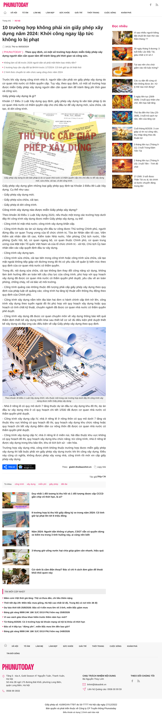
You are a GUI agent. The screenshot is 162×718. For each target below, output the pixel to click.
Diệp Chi (101, 476)
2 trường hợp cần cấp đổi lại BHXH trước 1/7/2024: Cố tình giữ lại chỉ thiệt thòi (42, 67)
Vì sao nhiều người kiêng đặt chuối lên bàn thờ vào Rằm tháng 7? (146, 35)
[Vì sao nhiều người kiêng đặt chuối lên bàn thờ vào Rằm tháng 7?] (122, 38)
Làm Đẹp (50, 13)
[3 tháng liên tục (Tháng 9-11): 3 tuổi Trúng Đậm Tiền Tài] (122, 149)
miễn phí (42, 484)
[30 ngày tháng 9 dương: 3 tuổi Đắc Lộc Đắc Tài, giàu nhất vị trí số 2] (122, 54)
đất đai (64, 484)
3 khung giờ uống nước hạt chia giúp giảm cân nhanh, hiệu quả (68, 550)
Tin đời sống (13, 653)
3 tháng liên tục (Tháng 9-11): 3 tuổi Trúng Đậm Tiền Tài (146, 147)
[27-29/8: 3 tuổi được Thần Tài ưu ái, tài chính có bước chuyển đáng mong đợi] (122, 181)
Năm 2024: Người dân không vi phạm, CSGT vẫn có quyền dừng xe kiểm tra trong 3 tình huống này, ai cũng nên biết (68, 533)
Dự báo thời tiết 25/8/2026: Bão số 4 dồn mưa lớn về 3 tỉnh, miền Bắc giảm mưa (46, 607)
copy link (101, 467)
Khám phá (126, 13)
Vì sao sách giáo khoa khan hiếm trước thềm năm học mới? (35, 617)
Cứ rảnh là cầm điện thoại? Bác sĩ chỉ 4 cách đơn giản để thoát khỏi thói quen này (67, 571)
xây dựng (31, 484)
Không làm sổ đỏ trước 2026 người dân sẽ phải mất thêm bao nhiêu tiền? (40, 62)
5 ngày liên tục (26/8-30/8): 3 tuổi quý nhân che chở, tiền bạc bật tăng (147, 99)
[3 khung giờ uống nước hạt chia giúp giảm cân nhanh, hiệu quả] (15, 557)
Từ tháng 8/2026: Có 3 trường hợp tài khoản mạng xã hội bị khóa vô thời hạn (44, 622)
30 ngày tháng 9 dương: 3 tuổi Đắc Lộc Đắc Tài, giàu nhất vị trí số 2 (147, 51)
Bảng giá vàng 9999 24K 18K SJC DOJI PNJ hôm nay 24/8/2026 (37, 631)
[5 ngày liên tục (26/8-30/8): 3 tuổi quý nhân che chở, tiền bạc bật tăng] (122, 102)
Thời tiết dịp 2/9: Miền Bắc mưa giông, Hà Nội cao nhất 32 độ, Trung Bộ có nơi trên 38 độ (50, 603)
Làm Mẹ (37, 13)
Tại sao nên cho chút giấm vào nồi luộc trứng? (146, 66)
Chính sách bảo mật (90, 712)
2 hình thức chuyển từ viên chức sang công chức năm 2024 (33, 72)
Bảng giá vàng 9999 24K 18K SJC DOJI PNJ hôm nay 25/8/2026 (37, 612)
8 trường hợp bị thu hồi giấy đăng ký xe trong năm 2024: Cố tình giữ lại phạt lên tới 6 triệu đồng (68, 514)
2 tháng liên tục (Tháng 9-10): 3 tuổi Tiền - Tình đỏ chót (146, 163)
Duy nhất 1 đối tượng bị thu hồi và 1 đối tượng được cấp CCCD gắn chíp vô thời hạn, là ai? (67, 495)
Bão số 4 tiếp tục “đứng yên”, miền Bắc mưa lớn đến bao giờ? (37, 626)
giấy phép (53, 484)
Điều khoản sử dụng (71, 712)
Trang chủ (6, 21)
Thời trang (93, 13)
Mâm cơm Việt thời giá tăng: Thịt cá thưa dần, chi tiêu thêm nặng (38, 598)
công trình (19, 484)
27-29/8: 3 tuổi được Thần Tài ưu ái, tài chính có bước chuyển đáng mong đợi (146, 181)
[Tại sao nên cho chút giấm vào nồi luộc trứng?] (122, 70)
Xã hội (14, 13)
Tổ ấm (25, 13)
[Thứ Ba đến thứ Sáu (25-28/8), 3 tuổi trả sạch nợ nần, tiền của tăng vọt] (122, 118)
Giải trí (78, 13)
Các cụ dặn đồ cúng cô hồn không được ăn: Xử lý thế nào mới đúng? (146, 83)
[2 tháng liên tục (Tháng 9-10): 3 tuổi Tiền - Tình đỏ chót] (122, 165)
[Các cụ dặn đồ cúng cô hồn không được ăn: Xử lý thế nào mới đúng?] (122, 86)
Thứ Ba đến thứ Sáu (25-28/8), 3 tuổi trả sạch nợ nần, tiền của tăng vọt (146, 115)
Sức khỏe (64, 13)
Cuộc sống (110, 13)
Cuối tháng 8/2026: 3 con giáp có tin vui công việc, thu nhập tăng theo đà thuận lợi (146, 133)
